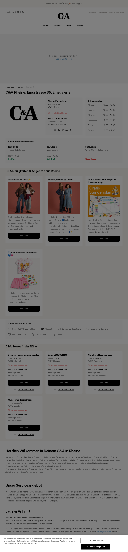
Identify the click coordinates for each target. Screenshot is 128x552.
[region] (64, 543)
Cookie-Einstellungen (95, 540)
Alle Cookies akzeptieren (95, 547)
